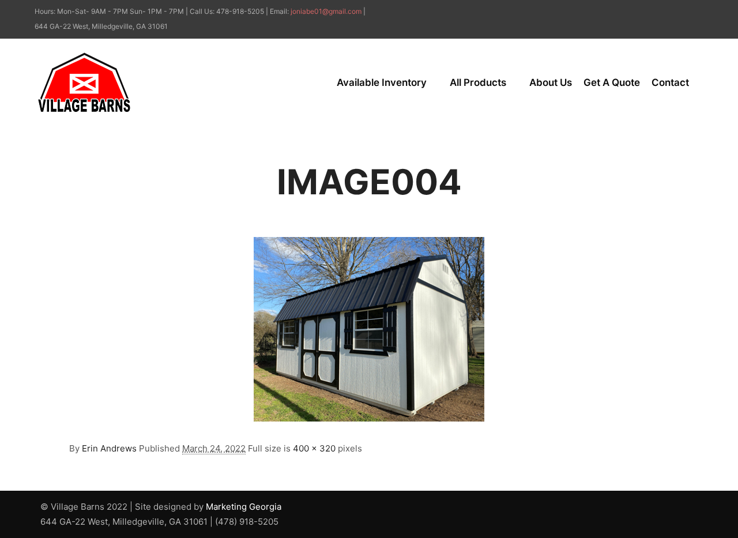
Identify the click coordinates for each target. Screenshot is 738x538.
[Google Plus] (695, 12)
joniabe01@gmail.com (326, 11)
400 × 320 (314, 448)
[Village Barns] (84, 82)
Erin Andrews (109, 448)
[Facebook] (678, 12)
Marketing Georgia (243, 506)
